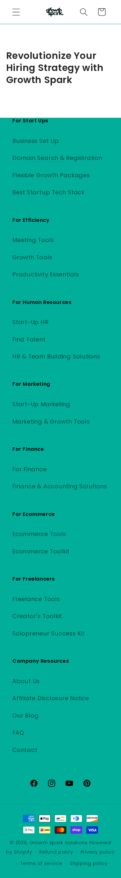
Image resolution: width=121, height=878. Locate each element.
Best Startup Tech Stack (48, 192)
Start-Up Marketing (41, 404)
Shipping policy (89, 863)
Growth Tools (32, 257)
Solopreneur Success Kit (48, 633)
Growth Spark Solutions (58, 843)
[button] (16, 12)
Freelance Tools (36, 599)
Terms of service (41, 863)
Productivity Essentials (45, 274)
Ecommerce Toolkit (40, 551)
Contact (24, 750)
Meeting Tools (33, 240)
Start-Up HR (30, 322)
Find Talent (29, 339)
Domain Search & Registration (57, 158)
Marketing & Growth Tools (51, 421)
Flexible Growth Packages (51, 175)
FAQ (18, 732)
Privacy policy (98, 852)
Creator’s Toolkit (37, 616)
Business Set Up (35, 141)
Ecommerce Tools (39, 534)
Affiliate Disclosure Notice (50, 698)
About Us (26, 681)
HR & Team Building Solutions (56, 356)
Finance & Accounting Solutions (59, 486)
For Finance (29, 469)
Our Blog (25, 715)
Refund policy (56, 852)
